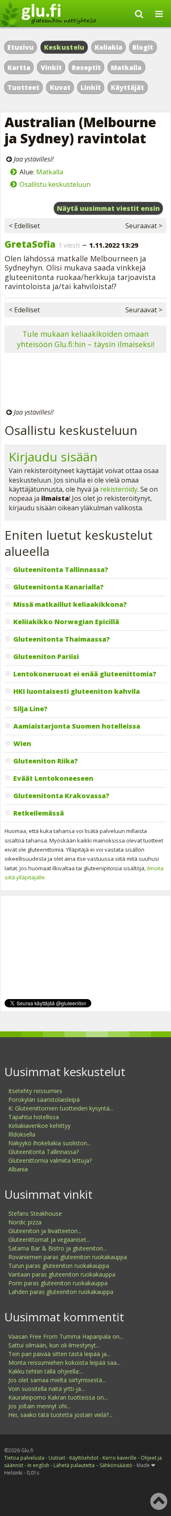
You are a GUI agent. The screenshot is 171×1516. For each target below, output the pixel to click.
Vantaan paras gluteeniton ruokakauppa (61, 1274)
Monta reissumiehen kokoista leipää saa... (64, 1362)
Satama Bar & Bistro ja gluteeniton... (57, 1248)
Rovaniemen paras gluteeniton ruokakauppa (67, 1257)
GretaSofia (30, 244)
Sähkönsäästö (116, 1465)
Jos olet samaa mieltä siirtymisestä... (57, 1380)
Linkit (91, 87)
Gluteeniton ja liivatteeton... (44, 1231)
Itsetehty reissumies (35, 1091)
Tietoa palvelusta (24, 1457)
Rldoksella (21, 1134)
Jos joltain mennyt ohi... (39, 1406)
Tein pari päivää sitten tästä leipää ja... (59, 1354)
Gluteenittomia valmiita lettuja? (50, 1160)
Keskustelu (64, 47)
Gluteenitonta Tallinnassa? (43, 1152)
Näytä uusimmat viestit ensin (108, 208)
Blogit (142, 47)
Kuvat (60, 87)
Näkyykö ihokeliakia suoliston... (49, 1143)
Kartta (18, 67)
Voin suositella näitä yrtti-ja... (46, 1389)
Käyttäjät (127, 87)
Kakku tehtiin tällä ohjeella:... (45, 1371)
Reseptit (86, 67)
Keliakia (108, 47)
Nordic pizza (25, 1222)
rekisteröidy (118, 489)
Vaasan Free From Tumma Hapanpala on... (65, 1336)
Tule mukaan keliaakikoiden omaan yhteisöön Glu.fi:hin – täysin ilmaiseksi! (85, 339)
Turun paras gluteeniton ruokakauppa (58, 1266)
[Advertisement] (85, 382)
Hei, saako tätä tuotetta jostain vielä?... (60, 1415)
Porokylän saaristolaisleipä (44, 1099)
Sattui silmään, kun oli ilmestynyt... (54, 1345)
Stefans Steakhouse (35, 1213)
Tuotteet (23, 87)
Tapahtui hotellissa (33, 1117)
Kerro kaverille (120, 1457)
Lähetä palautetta (74, 1465)
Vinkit (51, 67)
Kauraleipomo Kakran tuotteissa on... (57, 1397)
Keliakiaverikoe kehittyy (39, 1126)
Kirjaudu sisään (53, 456)
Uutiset (57, 1457)
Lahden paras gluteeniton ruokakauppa (60, 1292)
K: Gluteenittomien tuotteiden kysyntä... (60, 1108)
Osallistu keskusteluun (55, 184)
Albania (18, 1169)
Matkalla (126, 67)
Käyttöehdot (83, 1457)
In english (38, 1465)
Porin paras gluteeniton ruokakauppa (57, 1283)
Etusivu (20, 47)
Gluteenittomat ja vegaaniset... (49, 1239)
